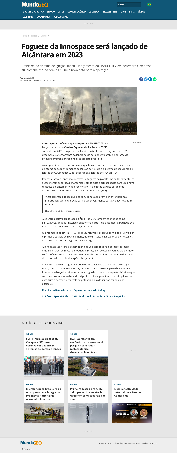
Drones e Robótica (33, 11)
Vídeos (141, 11)
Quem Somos (43, 16)
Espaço (51, 11)
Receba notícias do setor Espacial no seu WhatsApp (73, 290)
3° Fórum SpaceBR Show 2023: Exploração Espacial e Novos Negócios (84, 296)
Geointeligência (76, 11)
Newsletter (110, 11)
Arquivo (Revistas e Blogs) (145, 443)
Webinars (28, 16)
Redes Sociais (60, 16)
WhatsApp (94, 11)
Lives (132, 11)
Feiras (123, 11)
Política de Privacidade (123, 443)
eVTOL (61, 11)
